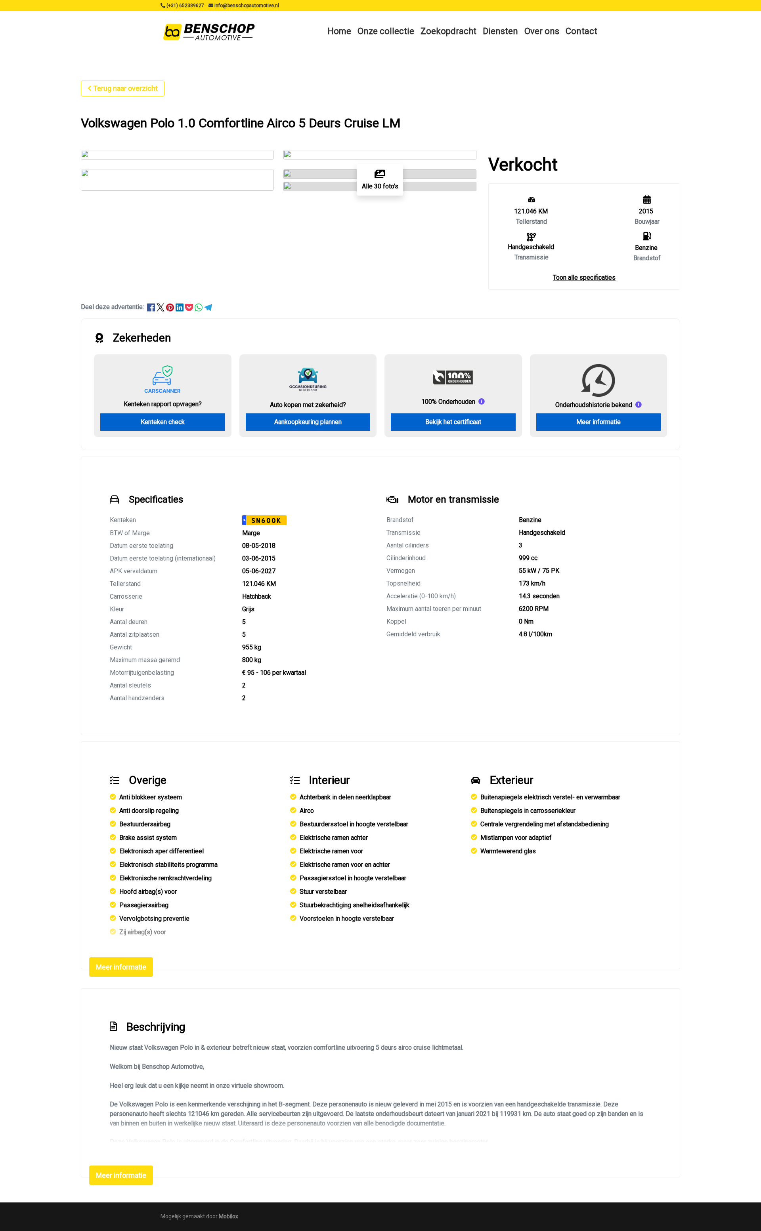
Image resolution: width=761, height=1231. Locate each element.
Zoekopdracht (448, 31)
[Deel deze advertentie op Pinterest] (171, 307)
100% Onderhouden (448, 401)
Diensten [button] (500, 31)
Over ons (541, 31)
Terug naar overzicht (125, 88)
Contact (581, 31)
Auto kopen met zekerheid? (308, 405)
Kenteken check (163, 422)
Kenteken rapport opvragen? (163, 404)
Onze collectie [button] (386, 31)
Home (339, 31)
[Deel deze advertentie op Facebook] (152, 307)
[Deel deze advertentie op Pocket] (190, 307)
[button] (584, 277)
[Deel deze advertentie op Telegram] (208, 307)
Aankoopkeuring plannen (308, 422)
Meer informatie (598, 422)
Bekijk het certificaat (453, 422)
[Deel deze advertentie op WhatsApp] (199, 307)
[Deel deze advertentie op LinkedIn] (180, 307)
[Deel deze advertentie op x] (160, 307)
